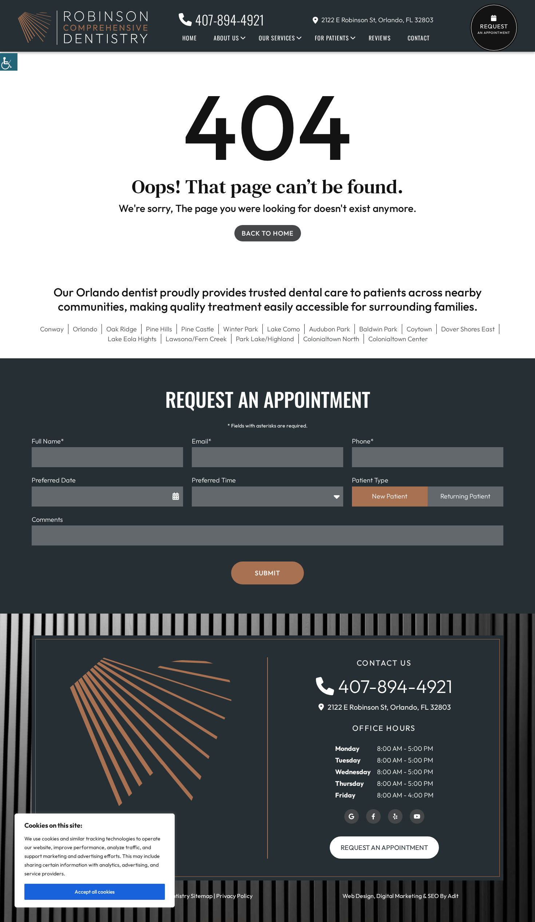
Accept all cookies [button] (95, 891)
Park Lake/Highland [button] (265, 339)
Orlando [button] (85, 329)
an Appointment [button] (493, 29)
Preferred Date (54, 480)
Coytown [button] (419, 329)
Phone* (363, 441)
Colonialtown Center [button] (398, 339)
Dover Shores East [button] (468, 329)
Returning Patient (465, 496)
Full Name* (48, 441)
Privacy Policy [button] (234, 895)
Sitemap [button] (202, 895)
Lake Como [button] (283, 329)
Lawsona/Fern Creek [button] (196, 339)
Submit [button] (267, 573)
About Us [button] (226, 38)
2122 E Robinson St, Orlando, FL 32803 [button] (377, 20)
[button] (8, 62)
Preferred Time (214, 480)
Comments (47, 519)
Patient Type (370, 480)
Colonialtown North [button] (331, 339)
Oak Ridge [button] (121, 329)
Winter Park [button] (240, 329)
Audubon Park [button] (329, 329)
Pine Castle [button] (197, 329)
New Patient (389, 496)
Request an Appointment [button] (384, 847)
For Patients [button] (332, 38)
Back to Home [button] (268, 233)
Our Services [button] (277, 38)
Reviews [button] (380, 38)
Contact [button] (419, 38)
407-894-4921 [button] (229, 19)
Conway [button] (52, 329)
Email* (201, 441)
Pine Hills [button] (159, 329)
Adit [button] (453, 895)
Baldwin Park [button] (378, 329)
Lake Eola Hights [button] (132, 339)
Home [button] (189, 38)
